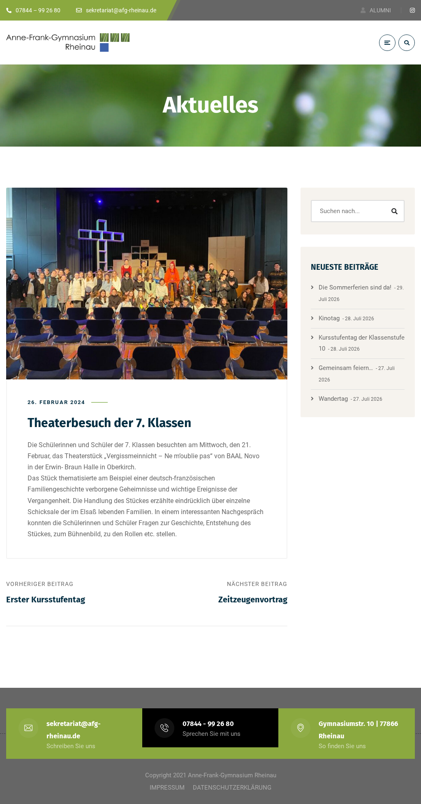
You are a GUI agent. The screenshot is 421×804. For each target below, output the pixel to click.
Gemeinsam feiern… (346, 368)
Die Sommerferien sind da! (355, 287)
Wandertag (333, 398)
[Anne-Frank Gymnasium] (68, 42)
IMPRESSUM (167, 787)
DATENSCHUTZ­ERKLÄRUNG (232, 787)
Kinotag (329, 318)
